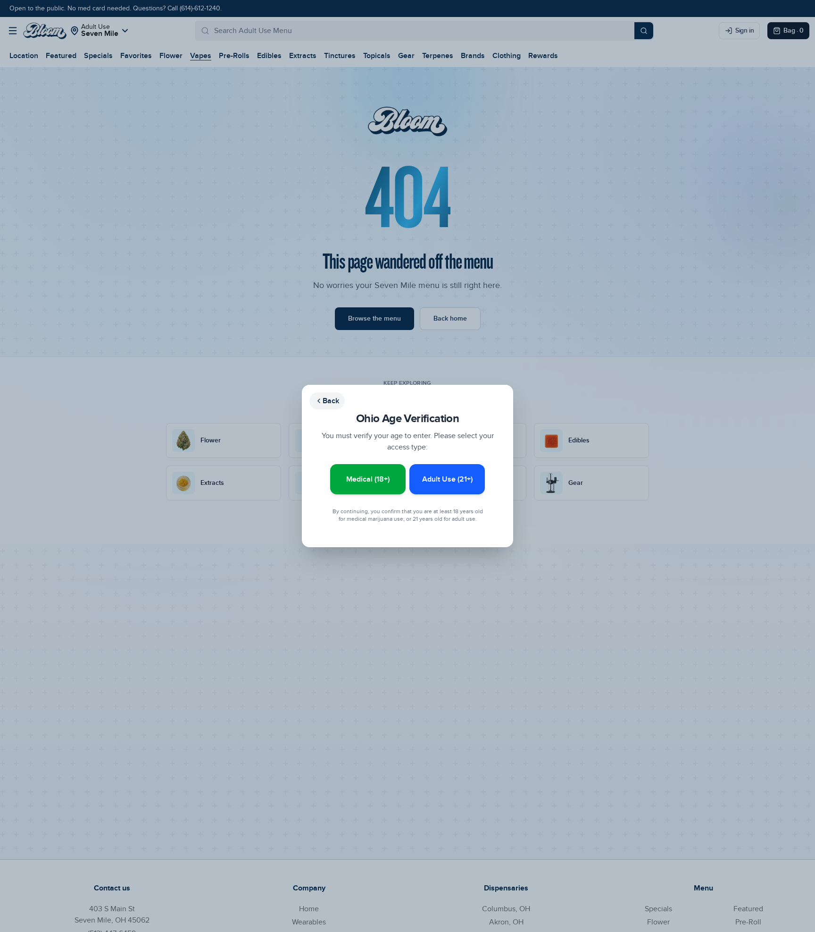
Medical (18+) (368, 479)
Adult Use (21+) (447, 479)
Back (331, 401)
